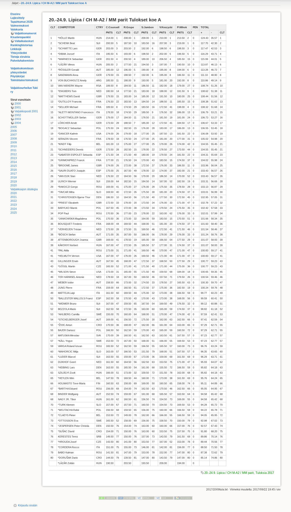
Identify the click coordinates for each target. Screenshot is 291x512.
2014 (13, 162)
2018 (13, 177)
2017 (13, 173)
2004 (18, 123)
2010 (13, 146)
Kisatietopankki (20, 37)
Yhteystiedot (18, 53)
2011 (13, 150)
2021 (13, 197)
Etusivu (15, 14)
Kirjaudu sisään (27, 505)
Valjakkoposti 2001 (26, 111)
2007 (13, 134)
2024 (13, 208)
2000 (18, 103)
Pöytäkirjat (17, 76)
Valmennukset (19, 25)
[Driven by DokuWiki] (183, 497)
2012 (13, 154)
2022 (13, 200)
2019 (13, 181)
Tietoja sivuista (20, 56)
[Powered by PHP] (127, 497)
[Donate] (108, 497)
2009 (13, 142)
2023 (13, 204)
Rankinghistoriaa (21, 45)
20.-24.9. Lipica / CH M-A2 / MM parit (229, 473)
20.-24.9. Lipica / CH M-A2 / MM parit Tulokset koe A (54, 3)
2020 (13, 185)
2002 (18, 115)
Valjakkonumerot (25, 33)
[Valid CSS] (164, 497)
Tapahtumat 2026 (21, 21)
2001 (18, 107)
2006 (13, 130)
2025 (13, 212)
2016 (13, 169)
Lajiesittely (17, 18)
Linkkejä (15, 49)
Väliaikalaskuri (24, 41)
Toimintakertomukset (24, 80)
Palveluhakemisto (22, 60)
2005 (13, 127)
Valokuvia (16, 29)
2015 (13, 165)
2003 (18, 119)
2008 (13, 138)
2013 (13, 158)
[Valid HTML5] (145, 497)
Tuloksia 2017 (265, 473)
